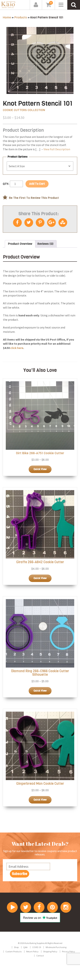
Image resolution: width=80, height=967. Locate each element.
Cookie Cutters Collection (24, 110)
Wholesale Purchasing (56, 947)
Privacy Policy (68, 951)
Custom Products (13, 951)
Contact (40, 955)
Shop (16, 947)
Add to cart (37, 184)
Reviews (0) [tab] (45, 244)
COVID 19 (36, 947)
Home (7, 17)
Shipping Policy (50, 951)
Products (20, 17)
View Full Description (57, 149)
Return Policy (32, 951)
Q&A (25, 947)
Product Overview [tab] (20, 244)
